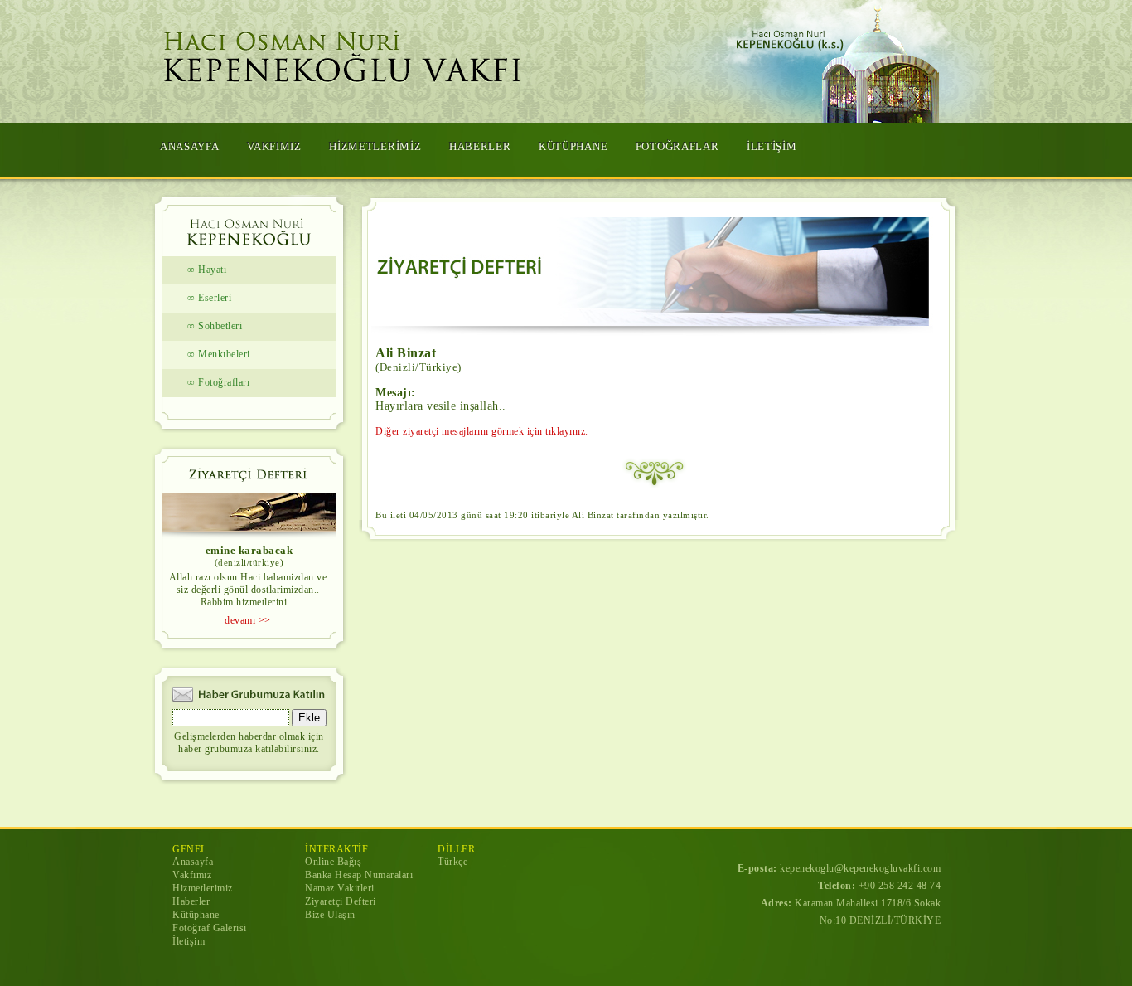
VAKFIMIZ (274, 146)
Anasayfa (192, 861)
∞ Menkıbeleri (218, 354)
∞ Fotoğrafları (218, 382)
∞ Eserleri (209, 298)
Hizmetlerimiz (202, 888)
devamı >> (248, 620)
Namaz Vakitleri (340, 888)
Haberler (191, 901)
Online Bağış (333, 861)
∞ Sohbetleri (214, 326)
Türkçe (452, 861)
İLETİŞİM (772, 146)
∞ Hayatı (206, 269)
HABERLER (480, 146)
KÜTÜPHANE (573, 146)
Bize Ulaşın (330, 914)
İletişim (188, 941)
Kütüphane (196, 914)
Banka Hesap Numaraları (359, 875)
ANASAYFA (190, 146)
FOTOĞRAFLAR (677, 146)
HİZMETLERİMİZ (375, 146)
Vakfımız (191, 875)
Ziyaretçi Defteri (340, 901)
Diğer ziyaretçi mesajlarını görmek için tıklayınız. (481, 431)
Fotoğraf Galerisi (209, 928)
